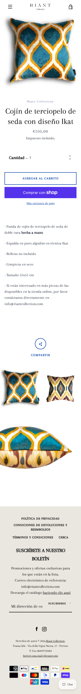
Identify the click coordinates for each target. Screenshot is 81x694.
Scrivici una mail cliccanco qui (40, 655)
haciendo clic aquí (57, 592)
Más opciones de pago (41, 203)
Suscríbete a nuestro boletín (40, 554)
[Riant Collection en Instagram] (44, 629)
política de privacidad (40, 518)
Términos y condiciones (33, 537)
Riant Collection (55, 641)
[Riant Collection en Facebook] (36, 629)
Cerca (63, 537)
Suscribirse (57, 603)
